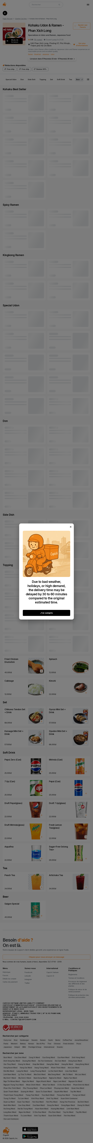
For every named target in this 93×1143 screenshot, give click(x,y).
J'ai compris (46, 613)
